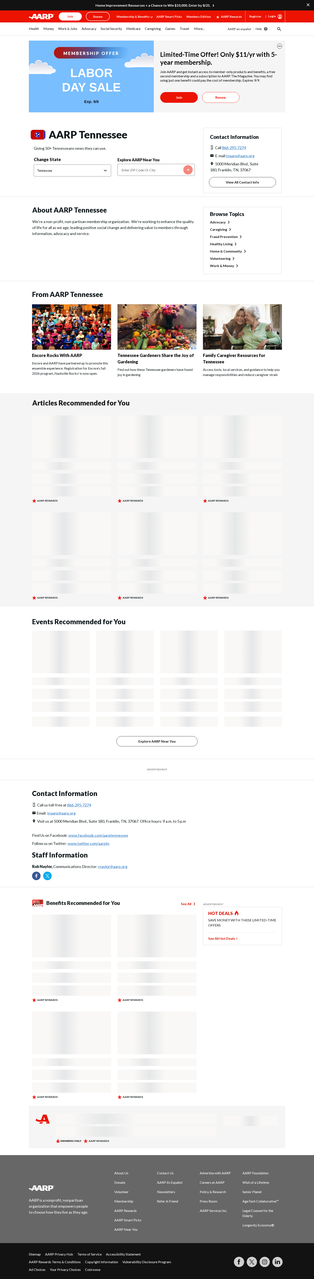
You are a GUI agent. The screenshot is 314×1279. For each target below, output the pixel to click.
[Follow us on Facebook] (36, 876)
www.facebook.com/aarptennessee (98, 835)
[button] (278, 28)
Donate (119, 1182)
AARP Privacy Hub (59, 1254)
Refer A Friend (167, 1201)
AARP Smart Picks (169, 16)
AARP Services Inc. (213, 1211)
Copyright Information (101, 1262)
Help (259, 29)
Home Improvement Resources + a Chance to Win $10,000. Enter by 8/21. (153, 5)
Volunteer (121, 1192)
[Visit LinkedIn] (277, 1262)
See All (186, 904)
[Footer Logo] (59, 1188)
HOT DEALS (220, 913)
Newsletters (166, 1192)
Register (255, 16)
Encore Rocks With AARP (57, 355)
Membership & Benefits (133, 16)
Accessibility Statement (123, 1254)
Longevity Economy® (258, 1225)
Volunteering (220, 258)
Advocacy (218, 222)
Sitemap (35, 1254)
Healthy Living (221, 244)
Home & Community (226, 251)
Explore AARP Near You (138, 159)
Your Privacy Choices (65, 1269)
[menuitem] (34, 30)
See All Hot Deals (221, 938)
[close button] (279, 46)
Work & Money (222, 266)
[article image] (71, 348)
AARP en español (239, 29)
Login (272, 16)
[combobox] (156, 170)
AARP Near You (126, 1229)
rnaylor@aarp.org (112, 866)
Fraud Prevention (224, 237)
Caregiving (218, 229)
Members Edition (198, 16)
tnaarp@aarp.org (240, 155)
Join (179, 97)
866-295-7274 (234, 147)
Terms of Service (89, 1254)
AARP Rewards (231, 16)
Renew (220, 97)
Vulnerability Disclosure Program (146, 1262)
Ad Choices (37, 1269)
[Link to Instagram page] (265, 1262)
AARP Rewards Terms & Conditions (55, 1262)
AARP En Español (169, 1182)
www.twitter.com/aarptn (88, 843)
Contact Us (165, 1173)
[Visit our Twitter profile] (47, 876)
